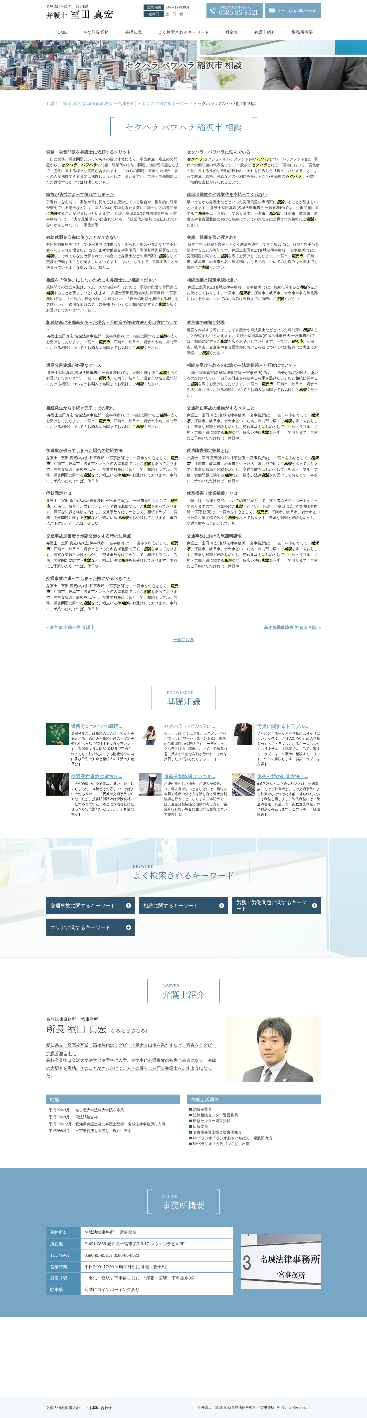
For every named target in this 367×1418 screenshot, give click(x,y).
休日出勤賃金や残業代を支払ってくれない (227, 194)
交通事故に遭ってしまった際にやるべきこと (88, 578)
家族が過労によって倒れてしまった (80, 194)
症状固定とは (59, 493)
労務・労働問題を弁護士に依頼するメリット (88, 152)
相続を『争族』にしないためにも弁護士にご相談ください (101, 280)
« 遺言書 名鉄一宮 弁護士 (70, 627)
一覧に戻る (183, 639)
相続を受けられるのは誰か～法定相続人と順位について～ (242, 365)
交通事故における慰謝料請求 (214, 536)
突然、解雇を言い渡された (212, 237)
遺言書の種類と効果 (206, 322)
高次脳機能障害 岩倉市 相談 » (292, 627)
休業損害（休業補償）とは (212, 493)
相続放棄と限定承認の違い (212, 280)
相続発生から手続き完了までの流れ (80, 408)
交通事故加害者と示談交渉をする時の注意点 (88, 536)
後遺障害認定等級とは (208, 450)
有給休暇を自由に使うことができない (82, 237)
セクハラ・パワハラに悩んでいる (218, 152)
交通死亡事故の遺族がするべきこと (221, 408)
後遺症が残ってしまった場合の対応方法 (84, 450)
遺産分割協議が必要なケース (73, 365)
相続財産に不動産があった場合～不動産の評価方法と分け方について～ (112, 325)
